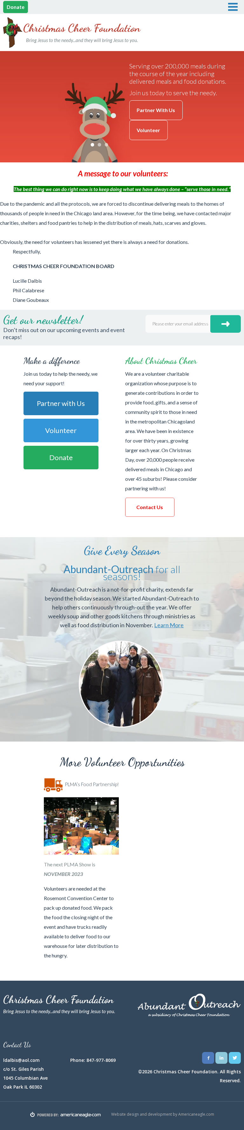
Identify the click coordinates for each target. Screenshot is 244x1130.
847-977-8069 (101, 1060)
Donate (15, 7)
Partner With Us (156, 110)
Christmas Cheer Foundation (81, 32)
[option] (122, 106)
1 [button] (92, 144)
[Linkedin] (221, 1058)
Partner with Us (61, 403)
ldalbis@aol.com (21, 1060)
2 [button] (99, 144)
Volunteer (148, 130)
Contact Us (149, 507)
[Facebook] (208, 1058)
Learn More (169, 625)
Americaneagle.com (196, 1114)
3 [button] (106, 144)
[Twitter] (235, 1058)
